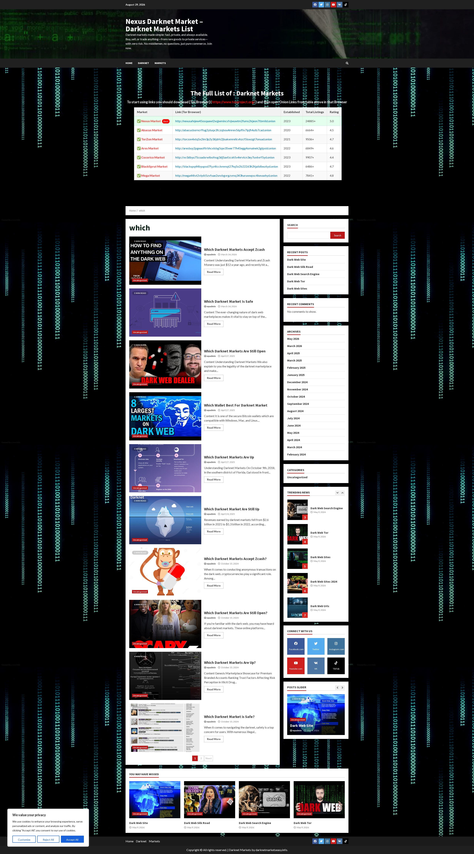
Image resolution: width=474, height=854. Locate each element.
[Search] (347, 63)
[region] (48, 828)
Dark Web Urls (297, 559)
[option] (316, 511)
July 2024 (293, 418)
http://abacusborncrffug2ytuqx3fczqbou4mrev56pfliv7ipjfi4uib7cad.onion (223, 130)
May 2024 (293, 433)
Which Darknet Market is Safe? (165, 728)
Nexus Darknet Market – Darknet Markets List (164, 25)
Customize (24, 839)
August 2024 (295, 411)
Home (129, 63)
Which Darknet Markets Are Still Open (165, 364)
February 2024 (296, 454)
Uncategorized (140, 280)
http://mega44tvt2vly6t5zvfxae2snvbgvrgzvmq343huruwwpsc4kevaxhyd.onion (226, 175)
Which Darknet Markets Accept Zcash (165, 261)
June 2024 (293, 425)
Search (292, 225)
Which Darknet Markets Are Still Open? (165, 624)
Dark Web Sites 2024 (297, 534)
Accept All (72, 839)
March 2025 (294, 360)
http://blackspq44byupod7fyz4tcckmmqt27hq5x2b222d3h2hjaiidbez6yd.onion (226, 166)
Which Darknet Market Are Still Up (165, 520)
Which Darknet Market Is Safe (165, 312)
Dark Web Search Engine (303, 274)
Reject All (48, 839)
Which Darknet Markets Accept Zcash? (165, 572)
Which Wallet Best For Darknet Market (165, 416)
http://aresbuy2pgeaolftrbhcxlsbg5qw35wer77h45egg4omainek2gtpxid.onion (225, 148)
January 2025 (296, 375)
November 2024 (297, 389)
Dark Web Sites (297, 288)
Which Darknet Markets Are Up (165, 468)
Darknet (143, 63)
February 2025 (296, 367)
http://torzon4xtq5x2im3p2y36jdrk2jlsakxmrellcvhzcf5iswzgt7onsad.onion (223, 139)
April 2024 (293, 440)
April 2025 (293, 353)
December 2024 (297, 382)
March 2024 (294, 447)
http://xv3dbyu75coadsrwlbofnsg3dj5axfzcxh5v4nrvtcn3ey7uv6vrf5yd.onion (224, 157)
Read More (214, 271)
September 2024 (298, 404)
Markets (160, 63)
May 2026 (293, 339)
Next (209, 758)
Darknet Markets (240, 850)
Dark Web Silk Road (300, 266)
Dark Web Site (296, 259)
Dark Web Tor (296, 281)
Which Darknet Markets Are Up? (165, 676)
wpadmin (211, 254)
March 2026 (294, 346)
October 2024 (296, 396)
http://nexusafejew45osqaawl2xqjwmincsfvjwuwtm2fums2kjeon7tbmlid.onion (225, 121)
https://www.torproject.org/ (234, 102)
